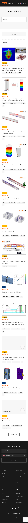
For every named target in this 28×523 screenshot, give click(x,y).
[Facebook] (9, 508)
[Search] (18, 3)
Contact (18, 493)
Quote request (19, 496)
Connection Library (21, 479)
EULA (2, 493)
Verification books (20, 482)
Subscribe (14, 460)
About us (3, 473)
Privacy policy (5, 496)
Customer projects (20, 473)
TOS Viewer (4, 499)
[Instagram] (12, 508)
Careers (3, 479)
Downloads (19, 502)
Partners (3, 476)
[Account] (23, 3)
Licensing (3, 502)
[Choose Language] (21, 3)
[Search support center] (24, 19)
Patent (3, 482)
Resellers (18, 499)
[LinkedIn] (15, 508)
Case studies (19, 476)
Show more (14, 434)
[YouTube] (18, 508)
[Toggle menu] (26, 3)
